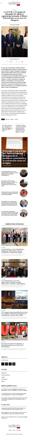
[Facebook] (2, 363)
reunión (16, 119)
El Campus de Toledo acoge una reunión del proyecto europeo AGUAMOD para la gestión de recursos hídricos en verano (21, 129)
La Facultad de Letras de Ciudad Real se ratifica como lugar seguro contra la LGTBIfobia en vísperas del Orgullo (12, 250)
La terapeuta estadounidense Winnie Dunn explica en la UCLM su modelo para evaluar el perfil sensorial (13, 408)
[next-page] (25, 139)
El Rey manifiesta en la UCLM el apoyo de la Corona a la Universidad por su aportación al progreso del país (13, 413)
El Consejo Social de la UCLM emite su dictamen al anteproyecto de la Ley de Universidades (9, 193)
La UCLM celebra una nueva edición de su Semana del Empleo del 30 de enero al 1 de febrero (7, 128)
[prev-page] (23, 139)
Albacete (7, 119)
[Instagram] (6, 363)
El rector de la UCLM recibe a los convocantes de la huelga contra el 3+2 (14, 417)
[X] (10, 363)
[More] (22, 61)
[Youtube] (13, 363)
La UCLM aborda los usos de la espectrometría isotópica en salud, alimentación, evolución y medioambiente (9, 173)
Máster (11, 119)
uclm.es (14, 10)
